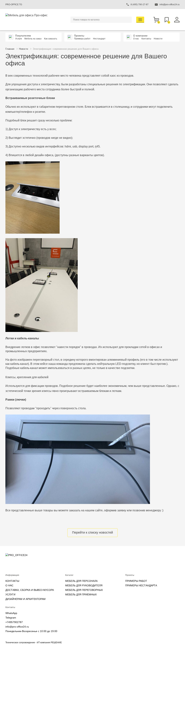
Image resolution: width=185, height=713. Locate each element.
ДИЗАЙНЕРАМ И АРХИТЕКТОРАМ (25, 599)
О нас (136, 39)
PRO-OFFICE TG (13, 4)
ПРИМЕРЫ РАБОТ (136, 580)
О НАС (9, 585)
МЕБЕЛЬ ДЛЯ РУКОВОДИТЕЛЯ (83, 585)
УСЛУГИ (10, 594)
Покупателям (23, 35)
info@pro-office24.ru (17, 626)
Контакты (146, 39)
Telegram (10, 617)
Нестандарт (99, 39)
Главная (9, 49)
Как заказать (50, 39)
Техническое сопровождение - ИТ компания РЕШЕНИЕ (33, 642)
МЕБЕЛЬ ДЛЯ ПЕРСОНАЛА (81, 580)
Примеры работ (82, 39)
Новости (158, 39)
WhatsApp (11, 613)
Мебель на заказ (33, 39)
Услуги (18, 39)
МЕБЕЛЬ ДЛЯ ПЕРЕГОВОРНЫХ (84, 590)
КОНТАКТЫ (12, 580)
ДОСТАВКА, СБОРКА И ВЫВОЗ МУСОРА (29, 590)
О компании (140, 35)
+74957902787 (14, 622)
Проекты (79, 35)
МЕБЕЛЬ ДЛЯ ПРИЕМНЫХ (81, 594)
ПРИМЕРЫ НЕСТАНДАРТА (141, 585)
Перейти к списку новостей (92, 532)
